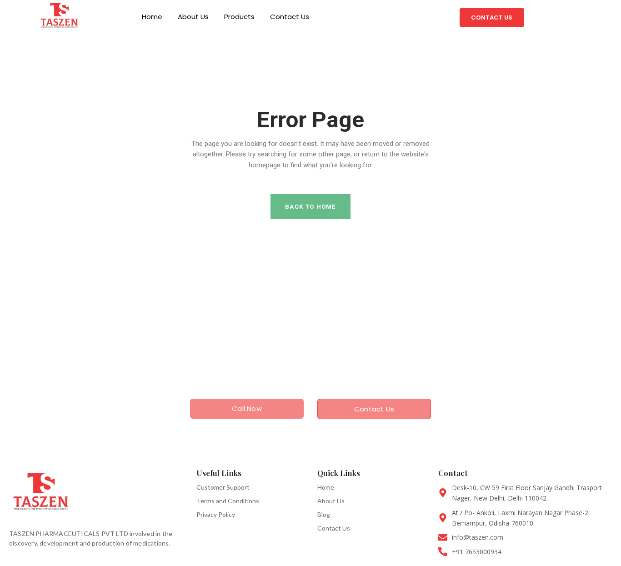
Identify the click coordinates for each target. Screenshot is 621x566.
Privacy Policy (215, 514)
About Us (193, 16)
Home (152, 16)
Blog (323, 514)
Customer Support (223, 487)
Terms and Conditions (227, 501)
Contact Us (289, 16)
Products (239, 16)
